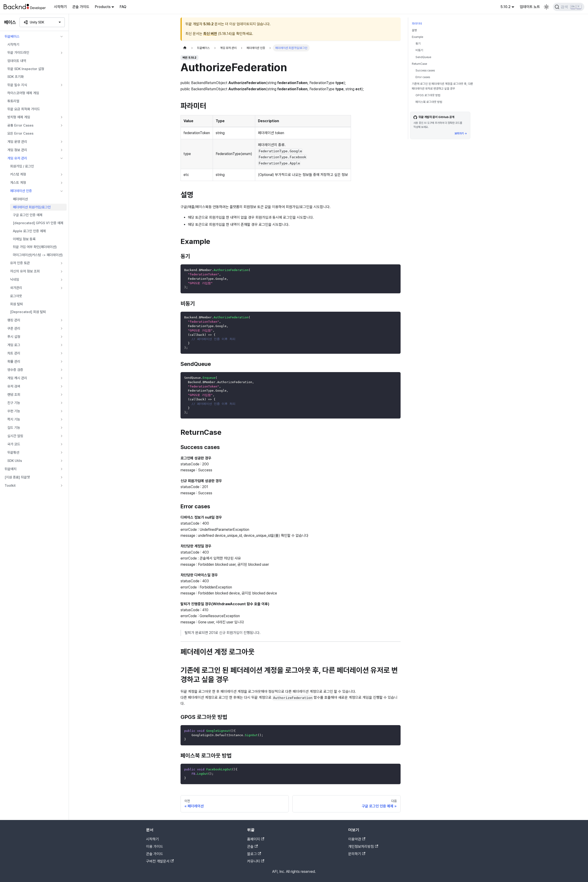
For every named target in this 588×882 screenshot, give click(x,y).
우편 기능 (13, 411)
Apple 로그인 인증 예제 (29, 231)
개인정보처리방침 (361, 846)
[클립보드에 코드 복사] (395, 270)
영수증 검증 (15, 370)
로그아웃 (16, 296)
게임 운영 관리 (17, 142)
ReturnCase (419, 63)
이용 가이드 (154, 846)
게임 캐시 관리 (17, 378)
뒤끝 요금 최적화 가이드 (23, 109)
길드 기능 (13, 428)
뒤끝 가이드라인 (18, 53)
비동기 (419, 50)
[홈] (185, 47)
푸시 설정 (13, 337)
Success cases (425, 70)
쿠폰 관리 (13, 328)
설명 (414, 30)
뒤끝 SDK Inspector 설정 (25, 69)
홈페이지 (253, 839)
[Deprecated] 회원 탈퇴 (28, 312)
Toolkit (10, 485)
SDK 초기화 (15, 77)
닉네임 (14, 279)
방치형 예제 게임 (18, 117)
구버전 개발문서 (158, 861)
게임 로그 (13, 345)
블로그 (252, 854)
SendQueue (423, 57)
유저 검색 (13, 386)
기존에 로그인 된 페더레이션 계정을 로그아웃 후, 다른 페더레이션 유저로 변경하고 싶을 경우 (442, 86)
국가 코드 (13, 444)
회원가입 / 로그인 (22, 166)
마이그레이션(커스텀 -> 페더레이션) (38, 255)
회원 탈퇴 (16, 304)
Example (417, 37)
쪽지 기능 (13, 419)
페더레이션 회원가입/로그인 (32, 207)
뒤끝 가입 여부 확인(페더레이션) (35, 247)
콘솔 (250, 846)
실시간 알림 (15, 436)
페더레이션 (20, 199)
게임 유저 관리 (17, 158)
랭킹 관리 (13, 320)
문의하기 (354, 854)
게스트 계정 (18, 183)
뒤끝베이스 (12, 36)
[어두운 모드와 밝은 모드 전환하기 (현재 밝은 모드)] (546, 7)
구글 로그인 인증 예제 (27, 215)
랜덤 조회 (13, 395)
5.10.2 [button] (505, 7)
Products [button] (102, 7)
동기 (418, 43)
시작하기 (60, 7)
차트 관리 (13, 353)
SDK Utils (14, 461)
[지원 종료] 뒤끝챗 (17, 477)
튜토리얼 (13, 101)
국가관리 (16, 288)
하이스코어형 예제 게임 (23, 93)
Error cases (423, 77)
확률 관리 (13, 361)
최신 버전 (210, 33)
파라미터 (417, 23)
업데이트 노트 (530, 7)
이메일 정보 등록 (24, 239)
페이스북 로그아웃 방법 (429, 102)
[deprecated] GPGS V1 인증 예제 (38, 223)
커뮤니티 (253, 861)
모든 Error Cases (20, 133)
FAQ (123, 7)
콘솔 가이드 (80, 7)
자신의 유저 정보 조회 (25, 271)
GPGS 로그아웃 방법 (428, 95)
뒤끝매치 (11, 469)
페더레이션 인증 (21, 191)
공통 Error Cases (20, 125)
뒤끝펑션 (13, 452)
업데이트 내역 (16, 61)
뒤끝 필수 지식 (17, 85)
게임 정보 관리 (17, 150)
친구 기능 (13, 403)
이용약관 (354, 839)
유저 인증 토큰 (20, 263)
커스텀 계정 (18, 174)
